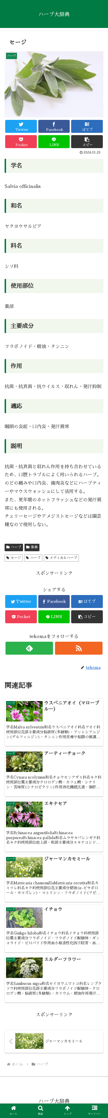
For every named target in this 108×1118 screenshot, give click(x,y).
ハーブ (16, 547)
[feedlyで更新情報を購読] (29, 648)
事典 (34, 547)
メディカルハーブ (63, 558)
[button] (87, 141)
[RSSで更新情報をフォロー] (79, 648)
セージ (16, 558)
